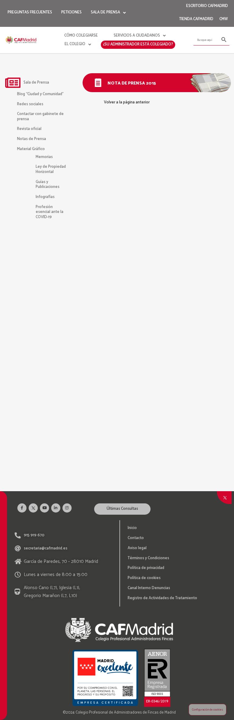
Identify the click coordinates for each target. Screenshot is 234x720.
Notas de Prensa (31, 139)
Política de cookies (144, 578)
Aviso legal (137, 548)
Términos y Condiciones (148, 558)
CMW (223, 19)
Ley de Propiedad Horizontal (51, 169)
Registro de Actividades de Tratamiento (162, 598)
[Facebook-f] (22, 508)
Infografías (47, 273)
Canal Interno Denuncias (149, 588)
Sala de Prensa (105, 12)
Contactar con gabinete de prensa (40, 116)
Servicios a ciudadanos (137, 35)
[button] (122, 509)
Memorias (46, 224)
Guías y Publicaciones (47, 184)
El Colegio (75, 44)
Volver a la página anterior (127, 102)
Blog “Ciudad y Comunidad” (40, 94)
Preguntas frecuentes (30, 12)
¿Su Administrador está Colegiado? (138, 44)
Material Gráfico (31, 149)
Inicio (132, 528)
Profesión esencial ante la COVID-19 (49, 212)
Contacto (136, 538)
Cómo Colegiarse (81, 35)
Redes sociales (30, 104)
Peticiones (71, 12)
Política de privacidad (146, 568)
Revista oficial (29, 129)
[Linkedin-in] (55, 508)
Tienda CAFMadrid (196, 19)
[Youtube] (44, 508)
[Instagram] (67, 508)
